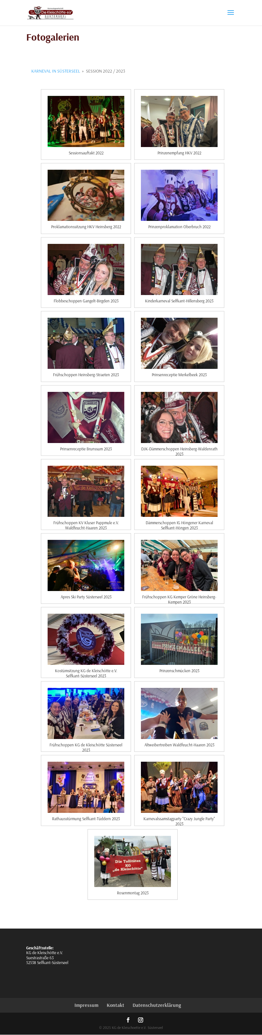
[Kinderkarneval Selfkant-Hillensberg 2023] (179, 269)
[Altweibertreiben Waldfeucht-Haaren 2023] (179, 713)
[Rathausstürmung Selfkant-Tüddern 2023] (86, 787)
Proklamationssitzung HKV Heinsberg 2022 (86, 226)
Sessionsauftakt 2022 (86, 152)
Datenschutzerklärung (157, 1005)
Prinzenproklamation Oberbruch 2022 (179, 226)
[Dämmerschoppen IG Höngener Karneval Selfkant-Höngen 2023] (179, 491)
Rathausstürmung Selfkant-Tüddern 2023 (86, 818)
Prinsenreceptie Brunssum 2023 (86, 448)
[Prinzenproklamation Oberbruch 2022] (179, 195)
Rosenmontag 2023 (133, 892)
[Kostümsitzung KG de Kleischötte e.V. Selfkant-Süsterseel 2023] (86, 639)
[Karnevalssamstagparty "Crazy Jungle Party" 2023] (179, 787)
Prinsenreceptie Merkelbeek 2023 (179, 374)
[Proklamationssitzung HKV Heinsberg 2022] (86, 195)
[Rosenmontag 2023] (132, 861)
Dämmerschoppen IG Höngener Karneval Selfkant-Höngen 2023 (179, 523)
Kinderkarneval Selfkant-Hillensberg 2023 (179, 300)
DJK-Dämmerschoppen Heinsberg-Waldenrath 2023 (179, 449)
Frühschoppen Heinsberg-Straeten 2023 (86, 374)
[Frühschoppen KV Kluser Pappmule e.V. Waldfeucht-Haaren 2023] (86, 491)
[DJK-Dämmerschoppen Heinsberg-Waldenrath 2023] (179, 417)
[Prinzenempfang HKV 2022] (179, 121)
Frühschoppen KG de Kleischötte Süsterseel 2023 (86, 745)
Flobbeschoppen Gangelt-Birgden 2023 (86, 300)
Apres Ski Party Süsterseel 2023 (86, 596)
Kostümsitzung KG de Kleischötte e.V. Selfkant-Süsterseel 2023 (86, 671)
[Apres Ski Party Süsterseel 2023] (86, 565)
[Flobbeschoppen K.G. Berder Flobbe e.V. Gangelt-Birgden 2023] (86, 269)
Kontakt (115, 1005)
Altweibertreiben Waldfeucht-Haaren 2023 (179, 744)
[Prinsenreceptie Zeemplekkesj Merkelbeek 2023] (179, 343)
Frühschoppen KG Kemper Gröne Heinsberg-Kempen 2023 (179, 597)
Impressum (86, 1005)
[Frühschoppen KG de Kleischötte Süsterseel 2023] (86, 713)
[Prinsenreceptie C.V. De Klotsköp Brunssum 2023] (86, 417)
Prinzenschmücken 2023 (179, 670)
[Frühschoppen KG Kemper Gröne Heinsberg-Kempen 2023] (179, 565)
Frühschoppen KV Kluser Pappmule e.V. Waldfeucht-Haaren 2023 (86, 523)
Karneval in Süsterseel (55, 71)
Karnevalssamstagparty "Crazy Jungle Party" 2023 (179, 819)
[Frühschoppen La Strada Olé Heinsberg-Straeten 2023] (86, 343)
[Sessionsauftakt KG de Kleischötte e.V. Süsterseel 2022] (86, 121)
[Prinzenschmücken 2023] (179, 639)
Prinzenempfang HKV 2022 (179, 152)
